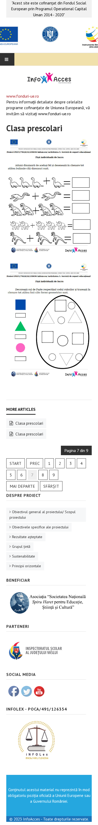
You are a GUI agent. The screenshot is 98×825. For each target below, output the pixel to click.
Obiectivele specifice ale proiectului (40, 527)
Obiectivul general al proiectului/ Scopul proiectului (42, 514)
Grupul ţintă (21, 546)
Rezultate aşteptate (27, 536)
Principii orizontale (26, 566)
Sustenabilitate (23, 556)
